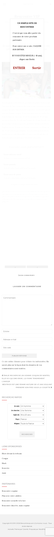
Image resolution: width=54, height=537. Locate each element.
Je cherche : (15, 410)
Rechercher (27, 434)
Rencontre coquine (10, 491)
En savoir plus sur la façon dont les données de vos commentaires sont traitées (25, 365)
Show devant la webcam (12, 453)
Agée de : (16, 415)
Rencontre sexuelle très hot (13, 501)
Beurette (5, 468)
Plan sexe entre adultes (11, 496)
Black (4, 463)
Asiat (4, 473)
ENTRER (19, 68)
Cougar (5, 458)
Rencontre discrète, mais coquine (16, 505)
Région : (17, 423)
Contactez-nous (40, 523)
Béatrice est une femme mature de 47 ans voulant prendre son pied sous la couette (27, 385)
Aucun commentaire (26, 275)
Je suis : (17, 406)
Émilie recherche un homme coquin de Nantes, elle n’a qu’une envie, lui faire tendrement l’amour (26, 378)
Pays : (18, 419)
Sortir (36, 68)
